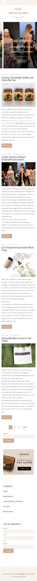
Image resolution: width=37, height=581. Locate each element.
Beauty (4, 245)
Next (25, 427)
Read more (6, 145)
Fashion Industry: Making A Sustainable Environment (14, 158)
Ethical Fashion (19, 41)
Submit (8, 551)
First (5, 535)
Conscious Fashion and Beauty (13, 501)
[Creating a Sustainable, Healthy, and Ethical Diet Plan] (18, 94)
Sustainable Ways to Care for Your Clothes (17, 339)
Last (4, 541)
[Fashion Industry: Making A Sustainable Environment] (18, 174)
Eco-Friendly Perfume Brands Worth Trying (18, 249)
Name (6, 528)
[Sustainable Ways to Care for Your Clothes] (18, 355)
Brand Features (8, 496)
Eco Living (5, 75)
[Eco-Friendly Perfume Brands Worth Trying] (18, 265)
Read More (18, 61)
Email (6, 543)
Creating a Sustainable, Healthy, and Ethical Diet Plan (17, 79)
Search (5, 433)
